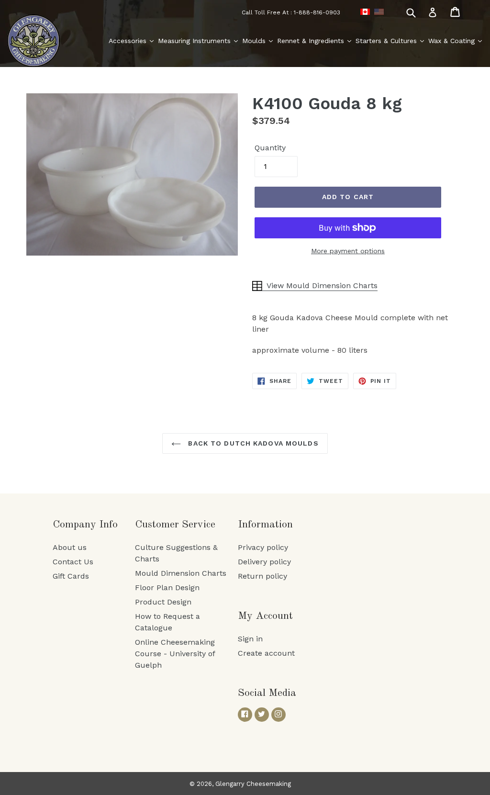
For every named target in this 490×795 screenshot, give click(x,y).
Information (265, 524)
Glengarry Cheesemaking (253, 783)
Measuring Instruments (195, 41)
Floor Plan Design (167, 587)
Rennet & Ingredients (311, 41)
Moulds (255, 41)
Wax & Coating (452, 41)
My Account (265, 616)
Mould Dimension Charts (180, 573)
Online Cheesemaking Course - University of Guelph (175, 654)
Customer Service (175, 524)
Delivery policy (264, 561)
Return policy (262, 576)
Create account (266, 653)
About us (70, 547)
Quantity (270, 147)
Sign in (250, 638)
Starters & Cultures (387, 41)
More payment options (348, 251)
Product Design (163, 601)
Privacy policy (263, 547)
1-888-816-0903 (317, 12)
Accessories (129, 41)
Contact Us (73, 561)
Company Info (85, 524)
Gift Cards (71, 576)
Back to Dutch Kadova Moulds (252, 443)
